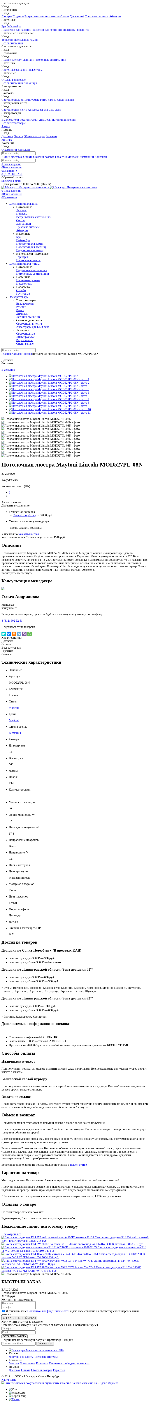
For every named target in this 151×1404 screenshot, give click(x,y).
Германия (15, 732)
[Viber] (24, 634)
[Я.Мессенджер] (3, 634)
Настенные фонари (13, 69)
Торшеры (7, 39)
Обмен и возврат (34, 136)
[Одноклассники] (14, 634)
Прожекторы (34, 69)
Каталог (16, 353)
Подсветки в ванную (76, 29)
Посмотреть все (11, 1234)
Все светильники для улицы (19, 83)
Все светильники (12, 43)
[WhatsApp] (29, 634)
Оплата (18, 136)
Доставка (7, 136)
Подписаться (45, 1343)
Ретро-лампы (48, 99)
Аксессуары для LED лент (44, 109)
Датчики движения (64, 119)
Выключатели (10, 119)
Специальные (65, 99)
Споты (64, 16)
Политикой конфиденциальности (48, 1311)
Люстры (6, 16)
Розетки (25, 119)
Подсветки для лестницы (46, 29)
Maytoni (14, 720)
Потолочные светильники (49, 59)
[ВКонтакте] (9, 634)
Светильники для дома (23, 203)
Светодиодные (10, 99)
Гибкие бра (14, 26)
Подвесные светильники (17, 59)
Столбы (6, 79)
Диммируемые (30, 99)
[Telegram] (19, 634)
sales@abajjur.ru (11, 180)
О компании (9, 149)
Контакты (24, 149)
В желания (8, 369)
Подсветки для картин (15, 29)
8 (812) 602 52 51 (11, 174)
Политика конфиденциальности (69, 1363)
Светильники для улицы (24, 263)
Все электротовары (13, 123)
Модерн (14, 707)
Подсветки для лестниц (31, 247)
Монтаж (6, 139)
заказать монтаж (28, 534)
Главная (6, 353)
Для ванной (77, 16)
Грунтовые (19, 79)
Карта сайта (8, 1379)
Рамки (34, 119)
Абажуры (115, 16)
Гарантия (51, 136)
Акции (5, 126)
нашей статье (78, 1164)
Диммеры (45, 119)
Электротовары (18, 296)
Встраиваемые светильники (42, 16)
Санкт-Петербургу (24, 515)
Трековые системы (96, 16)
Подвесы (18, 16)
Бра (3, 26)
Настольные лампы (26, 39)
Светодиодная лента (14, 109)
